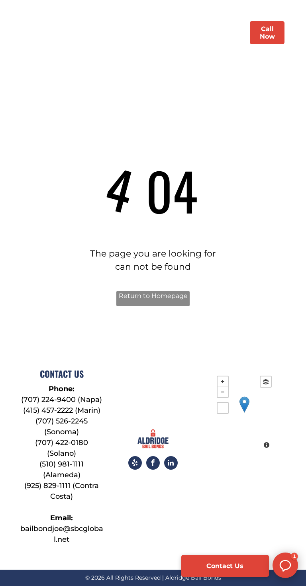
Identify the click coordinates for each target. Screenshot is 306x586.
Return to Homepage (153, 296)
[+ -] (244, 413)
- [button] (223, 392)
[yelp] (135, 464)
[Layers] (266, 381)
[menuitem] (96, 32)
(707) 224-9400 (48, 399)
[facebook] (153, 464)
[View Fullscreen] (223, 408)
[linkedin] (171, 464)
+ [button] (223, 381)
